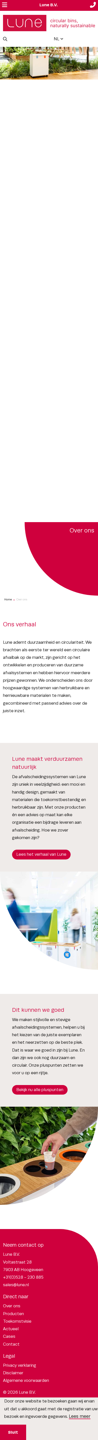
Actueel (11, 1328)
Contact (11, 1344)
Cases (9, 1336)
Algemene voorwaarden (26, 1380)
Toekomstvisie (17, 1321)
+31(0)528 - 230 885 (23, 1277)
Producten (13, 1313)
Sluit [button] (13, 1432)
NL (56, 39)
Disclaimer (13, 1373)
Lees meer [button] (79, 1416)
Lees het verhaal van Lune (41, 854)
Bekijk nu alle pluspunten (39, 1089)
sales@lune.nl (16, 1284)
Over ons (11, 1306)
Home (8, 599)
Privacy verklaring (19, 1365)
